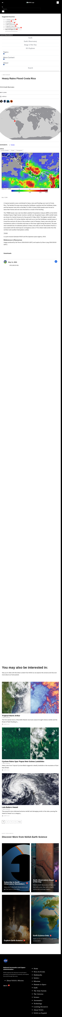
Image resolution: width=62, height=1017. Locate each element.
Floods (12, 150)
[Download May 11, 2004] (56, 262)
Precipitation (19, 150)
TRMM (13, 145)
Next (19, 822)
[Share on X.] (1, 101)
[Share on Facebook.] (4, 101)
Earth (30, 38)
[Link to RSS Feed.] (11, 101)
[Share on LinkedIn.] (8, 101)
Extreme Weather (5, 150)
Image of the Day (30, 45)
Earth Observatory (30, 41)
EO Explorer (30, 48)
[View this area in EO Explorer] (30, 123)
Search (30, 68)
